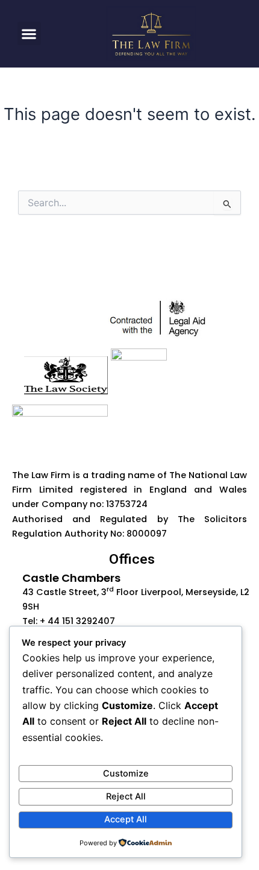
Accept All (125, 819)
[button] (29, 33)
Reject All (126, 796)
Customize (126, 773)
